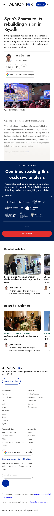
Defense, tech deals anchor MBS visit (21, 338)
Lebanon (5, 420)
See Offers (27, 233)
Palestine (5, 410)
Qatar (4, 417)
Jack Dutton (22, 55)
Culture (30, 404)
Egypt (4, 414)
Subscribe (40, 4)
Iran (3, 400)
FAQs (4, 439)
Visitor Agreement (9, 432)
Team (30, 439)
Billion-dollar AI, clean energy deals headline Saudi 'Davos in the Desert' (22, 279)
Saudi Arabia (7, 397)
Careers (31, 442)
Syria (4, 423)
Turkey (4, 394)
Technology (32, 400)
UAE (3, 404)
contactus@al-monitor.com (37, 502)
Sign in (49, 4)
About (30, 432)
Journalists (31, 435)
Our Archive (32, 407)
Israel (4, 407)
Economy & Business (35, 397)
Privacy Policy (7, 435)
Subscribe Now (11, 381)
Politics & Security (34, 394)
